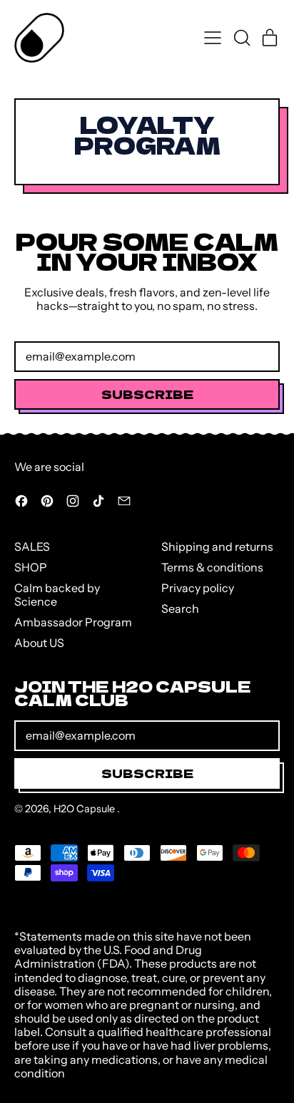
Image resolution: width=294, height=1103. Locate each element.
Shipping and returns (217, 546)
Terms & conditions (212, 567)
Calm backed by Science (57, 595)
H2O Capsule (85, 808)
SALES (32, 546)
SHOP (30, 567)
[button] (241, 38)
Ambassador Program (73, 622)
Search (180, 608)
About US (39, 643)
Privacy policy (197, 588)
